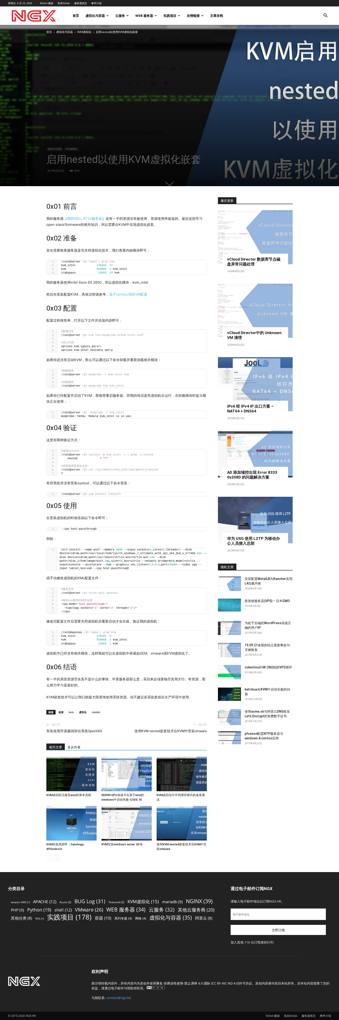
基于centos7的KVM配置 (128, 294)
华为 (39, 918)
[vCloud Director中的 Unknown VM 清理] (255, 311)
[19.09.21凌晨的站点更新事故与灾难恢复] (229, 650)
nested (96, 712)
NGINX (199, 901)
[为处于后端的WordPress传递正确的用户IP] (229, 628)
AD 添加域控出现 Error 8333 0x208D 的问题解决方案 (252, 474)
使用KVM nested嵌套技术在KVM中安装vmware (170, 731)
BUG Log (89, 901)
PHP (17, 910)
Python (39, 909)
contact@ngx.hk (118, 998)
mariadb (172, 901)
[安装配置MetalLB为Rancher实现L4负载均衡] (229, 583)
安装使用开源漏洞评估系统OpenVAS (74, 731)
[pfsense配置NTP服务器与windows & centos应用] (229, 737)
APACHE (44, 901)
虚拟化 (83, 712)
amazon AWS (20, 902)
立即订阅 (278, 930)
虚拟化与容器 (95, 15)
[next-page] (56, 858)
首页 (76, 15)
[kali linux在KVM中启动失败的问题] (229, 694)
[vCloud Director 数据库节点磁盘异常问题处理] (255, 237)
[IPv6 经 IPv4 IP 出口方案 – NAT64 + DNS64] (255, 384)
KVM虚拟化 (84, 32)
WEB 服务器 (144, 15)
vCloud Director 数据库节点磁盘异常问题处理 (253, 261)
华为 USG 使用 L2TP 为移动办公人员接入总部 (253, 541)
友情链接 (193, 15)
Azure (65, 902)
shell (63, 909)
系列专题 (123, 918)
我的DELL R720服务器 (84, 218)
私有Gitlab (64, 3)
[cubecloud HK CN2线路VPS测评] (229, 672)
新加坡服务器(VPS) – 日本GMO (267, 601)
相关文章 (55, 747)
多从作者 (74, 747)
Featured (116, 902)
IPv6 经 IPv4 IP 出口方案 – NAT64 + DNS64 (250, 408)
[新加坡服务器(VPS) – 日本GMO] (229, 605)
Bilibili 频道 (46, 3)
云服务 (120, 15)
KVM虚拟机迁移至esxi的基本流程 (68, 795)
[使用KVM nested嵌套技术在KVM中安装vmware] (182, 823)
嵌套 (61, 712)
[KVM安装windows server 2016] (126, 823)
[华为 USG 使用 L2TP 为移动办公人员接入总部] (255, 520)
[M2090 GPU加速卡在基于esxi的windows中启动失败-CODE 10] (126, 774)
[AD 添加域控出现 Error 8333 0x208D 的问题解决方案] (255, 454)
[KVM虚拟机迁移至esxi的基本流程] (71, 774)
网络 (140, 918)
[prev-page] (49, 858)
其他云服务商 (196, 909)
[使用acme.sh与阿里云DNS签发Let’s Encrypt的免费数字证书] (229, 717)
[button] (325, 16)
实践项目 (170, 15)
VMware (89, 909)
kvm (71, 712)
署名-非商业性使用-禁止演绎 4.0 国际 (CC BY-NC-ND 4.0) (197, 983)
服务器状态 (80, 3)
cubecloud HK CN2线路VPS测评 (268, 667)
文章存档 (216, 15)
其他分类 (21, 918)
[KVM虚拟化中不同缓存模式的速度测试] (182, 774)
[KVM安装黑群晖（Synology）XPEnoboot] (71, 823)
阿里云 (203, 918)
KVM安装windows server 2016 (121, 844)
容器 (103, 918)
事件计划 (96, 3)
